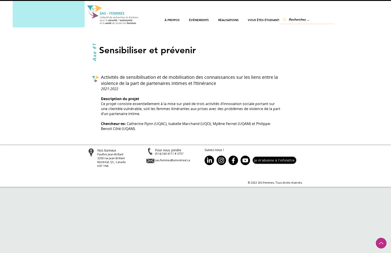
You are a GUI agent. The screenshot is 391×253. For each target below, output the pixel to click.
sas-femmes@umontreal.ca (172, 160)
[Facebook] (233, 160)
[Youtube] (245, 160)
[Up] (381, 243)
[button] (172, 20)
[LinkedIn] (209, 160)
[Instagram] (221, 160)
